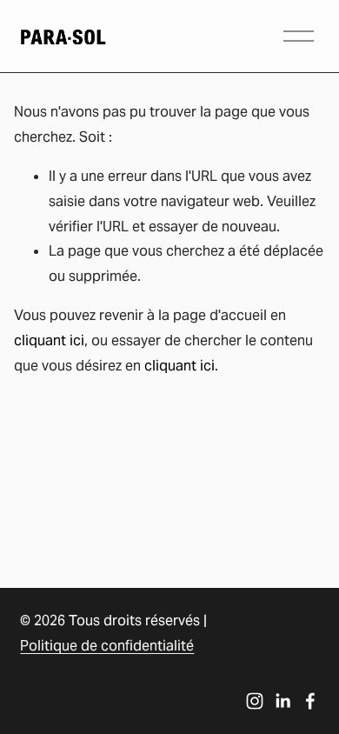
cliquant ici (49, 340)
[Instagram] (254, 701)
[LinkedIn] (282, 701)
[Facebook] (310, 701)
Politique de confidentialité (107, 646)
